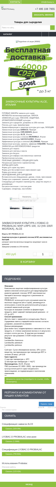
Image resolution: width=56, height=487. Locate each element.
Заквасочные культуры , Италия (17, 134)
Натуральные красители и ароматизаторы (18, 163)
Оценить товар (46, 404)
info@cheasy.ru (47, 2)
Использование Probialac (14, 463)
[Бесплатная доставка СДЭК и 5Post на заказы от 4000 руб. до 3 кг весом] (28, 69)
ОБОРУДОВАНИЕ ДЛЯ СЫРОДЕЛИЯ (17, 175)
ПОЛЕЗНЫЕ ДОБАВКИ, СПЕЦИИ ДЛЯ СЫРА (20, 160)
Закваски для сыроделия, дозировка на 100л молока (23, 123)
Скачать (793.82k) (13, 454)
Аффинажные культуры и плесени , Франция (25, 142)
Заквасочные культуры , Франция (19, 130)
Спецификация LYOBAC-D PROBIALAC (22, 449)
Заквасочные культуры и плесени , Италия (24, 137)
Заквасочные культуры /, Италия (21, 139)
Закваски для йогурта (10, 153)
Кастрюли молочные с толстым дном (17, 186)
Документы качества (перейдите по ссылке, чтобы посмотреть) (27, 380)
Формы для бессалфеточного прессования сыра (21, 170)
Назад (28, 484)
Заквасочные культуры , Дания (20, 132)
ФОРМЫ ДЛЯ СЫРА (10, 165)
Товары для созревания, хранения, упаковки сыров (22, 179)
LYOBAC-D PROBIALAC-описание (19, 437)
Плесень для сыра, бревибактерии (15, 125)
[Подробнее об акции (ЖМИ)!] (28, 41)
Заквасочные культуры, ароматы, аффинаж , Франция (27, 144)
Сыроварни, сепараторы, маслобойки (16, 189)
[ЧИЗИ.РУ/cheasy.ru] (7, 12)
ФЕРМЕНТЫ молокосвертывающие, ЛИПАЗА (20, 116)
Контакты (15, 2)
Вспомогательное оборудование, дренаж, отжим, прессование (26, 177)
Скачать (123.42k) (13, 471)
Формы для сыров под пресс (13, 168)
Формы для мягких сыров (12, 172)
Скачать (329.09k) (13, 429)
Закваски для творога (10, 149)
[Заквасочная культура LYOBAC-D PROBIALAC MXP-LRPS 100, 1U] (15, 212)
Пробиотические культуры (12, 158)
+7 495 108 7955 (44, 9)
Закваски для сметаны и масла (14, 151)
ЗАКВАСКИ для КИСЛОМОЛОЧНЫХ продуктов (21, 146)
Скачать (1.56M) (12, 441)
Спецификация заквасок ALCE (17, 424)
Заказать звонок (43, 15)
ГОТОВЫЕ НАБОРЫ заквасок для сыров (18, 113)
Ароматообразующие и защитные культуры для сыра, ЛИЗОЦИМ (28, 127)
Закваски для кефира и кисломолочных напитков (21, 156)
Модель (5, 234)
